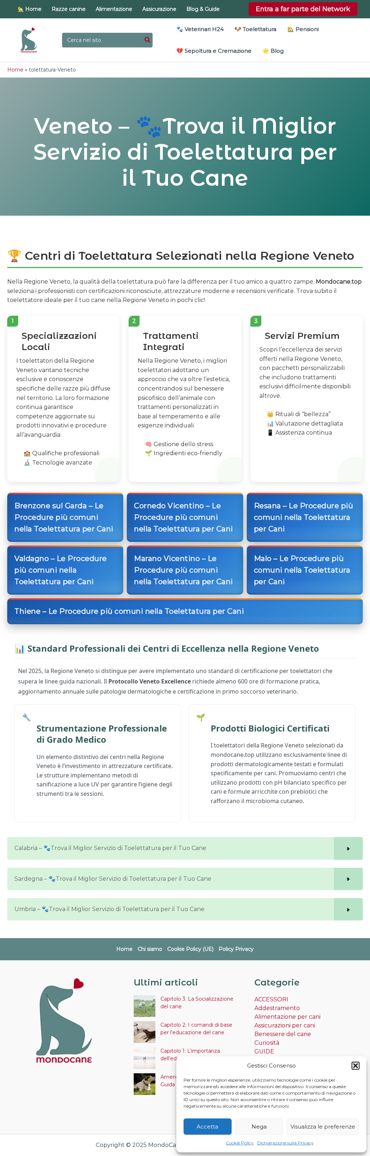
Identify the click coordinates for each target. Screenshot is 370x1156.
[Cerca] (147, 40)
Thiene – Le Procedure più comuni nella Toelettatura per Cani (129, 611)
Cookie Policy (240, 1143)
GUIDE (264, 1051)
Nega (259, 1126)
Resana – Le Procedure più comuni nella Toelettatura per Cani (303, 517)
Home (15, 69)
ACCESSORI (271, 999)
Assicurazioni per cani (284, 1025)
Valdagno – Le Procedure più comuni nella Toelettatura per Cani (60, 570)
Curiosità (266, 1042)
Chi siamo (150, 949)
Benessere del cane (282, 1034)
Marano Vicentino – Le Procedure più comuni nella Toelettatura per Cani (183, 570)
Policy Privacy (236, 949)
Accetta (207, 1126)
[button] (355, 1065)
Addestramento (277, 1008)
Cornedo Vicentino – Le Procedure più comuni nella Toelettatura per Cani (183, 517)
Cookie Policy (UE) (190, 949)
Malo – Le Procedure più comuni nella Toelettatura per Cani (302, 570)
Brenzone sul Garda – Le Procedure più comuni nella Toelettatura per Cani (63, 517)
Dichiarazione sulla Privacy (285, 1143)
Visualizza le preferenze (323, 1126)
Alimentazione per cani (287, 1016)
